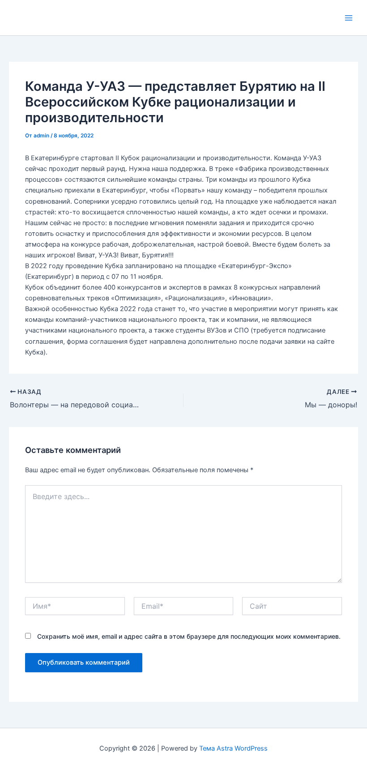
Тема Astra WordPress (233, 748)
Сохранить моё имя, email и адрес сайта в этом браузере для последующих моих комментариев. (189, 636)
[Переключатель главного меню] (348, 18)
